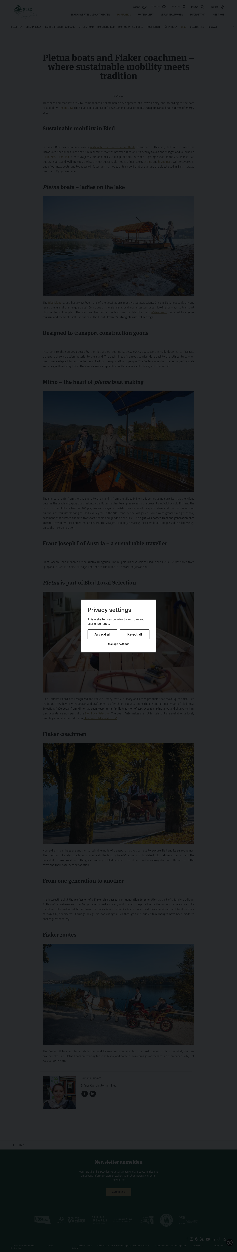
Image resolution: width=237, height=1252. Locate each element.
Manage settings (118, 644)
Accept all (102, 634)
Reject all (134, 634)
